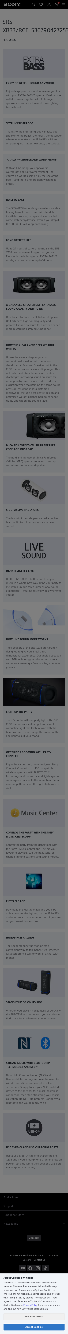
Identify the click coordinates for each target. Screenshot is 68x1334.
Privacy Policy (30, 1305)
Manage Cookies (34, 1316)
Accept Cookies (34, 1326)
